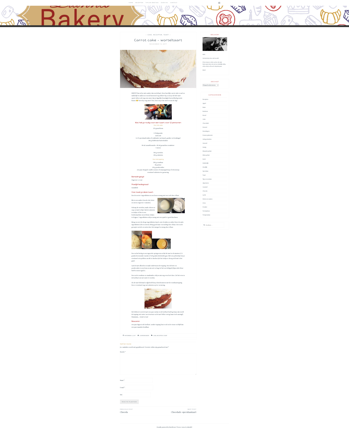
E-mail (122, 387)
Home (131, 2)
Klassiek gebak (207, 151)
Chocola (205, 191)
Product (205, 207)
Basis (204, 107)
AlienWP (189, 427)
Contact (173, 2)
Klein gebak (206, 155)
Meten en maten (207, 199)
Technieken (206, 211)
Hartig (204, 147)
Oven (204, 203)
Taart (166, 35)
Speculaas (205, 171)
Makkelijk (205, 163)
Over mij (164, 2)
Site (121, 395)
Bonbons (205, 111)
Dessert (205, 127)
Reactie (123, 352)
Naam (122, 380)
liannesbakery (144, 335)
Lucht (204, 195)
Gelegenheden (207, 139)
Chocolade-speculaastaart (183, 410)
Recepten (139, 2)
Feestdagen (206, 131)
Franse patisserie (208, 135)
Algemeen (206, 183)
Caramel (205, 187)
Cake (150, 35)
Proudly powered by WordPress (166, 427)
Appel (204, 103)
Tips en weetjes (152, 2)
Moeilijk (205, 167)
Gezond (205, 143)
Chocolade (206, 123)
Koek (204, 159)
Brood (204, 115)
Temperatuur (206, 215)
